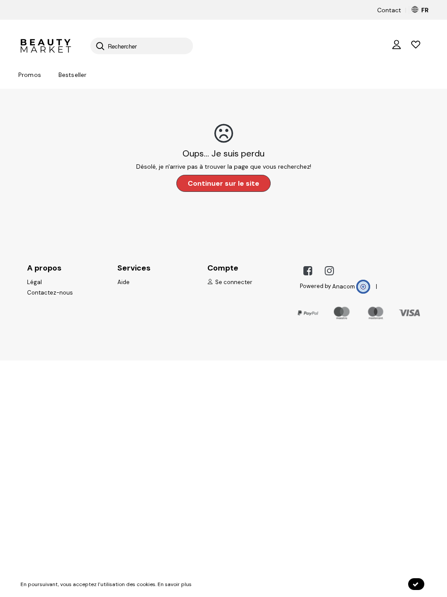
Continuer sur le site (223, 183)
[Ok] (416, 584)
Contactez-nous (50, 292)
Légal (34, 282)
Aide (123, 282)
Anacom (344, 286)
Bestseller (72, 75)
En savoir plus (175, 584)
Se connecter (233, 282)
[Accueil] (45, 45)
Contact (389, 10)
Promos (29, 75)
